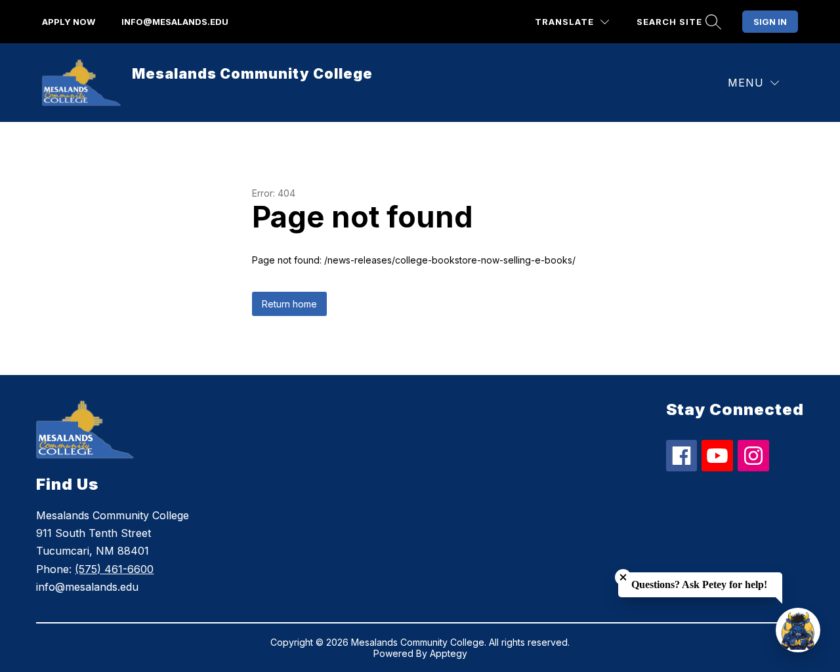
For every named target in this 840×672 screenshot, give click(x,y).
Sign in (770, 21)
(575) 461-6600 (114, 569)
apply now (68, 21)
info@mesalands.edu (174, 21)
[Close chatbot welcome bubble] (623, 577)
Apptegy (448, 653)
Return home (289, 303)
